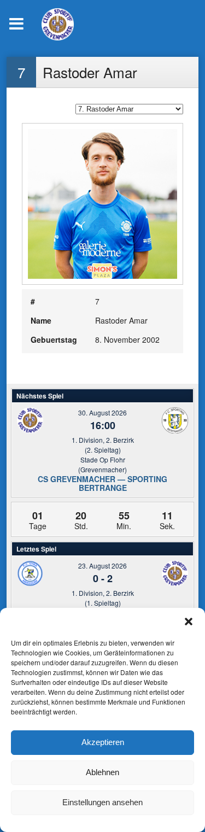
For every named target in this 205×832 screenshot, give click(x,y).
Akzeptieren (102, 742)
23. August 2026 (102, 565)
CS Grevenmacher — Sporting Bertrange (102, 483)
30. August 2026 (102, 412)
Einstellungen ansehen (102, 802)
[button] (188, 621)
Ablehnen (102, 772)
